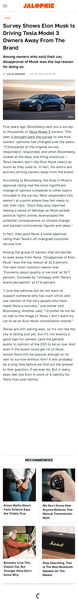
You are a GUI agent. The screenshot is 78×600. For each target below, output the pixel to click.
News (8, 18)
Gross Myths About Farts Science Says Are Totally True (17, 509)
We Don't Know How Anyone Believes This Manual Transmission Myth (58, 511)
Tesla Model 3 (39, 132)
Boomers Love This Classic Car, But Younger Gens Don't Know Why (18, 569)
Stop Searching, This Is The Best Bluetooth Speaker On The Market (58, 569)
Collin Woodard (16, 74)
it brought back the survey (32, 137)
